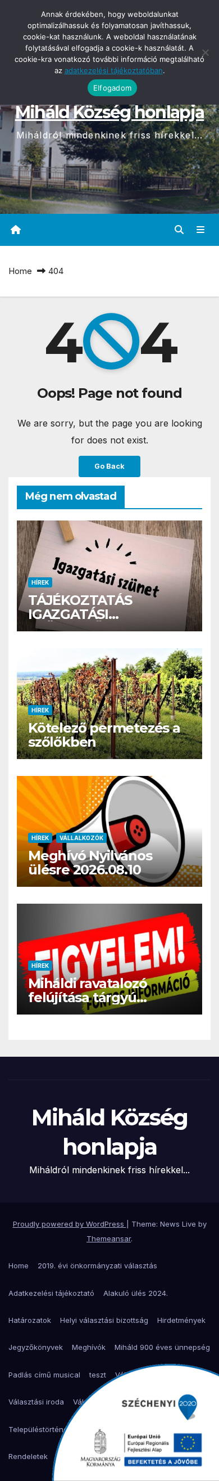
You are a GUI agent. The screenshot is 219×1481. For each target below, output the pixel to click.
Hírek (40, 582)
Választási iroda (36, 1401)
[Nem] (205, 52)
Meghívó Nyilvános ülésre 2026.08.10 (90, 862)
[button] (179, 229)
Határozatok (29, 1320)
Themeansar (108, 1238)
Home (20, 271)
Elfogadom (112, 87)
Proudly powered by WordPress (69, 1223)
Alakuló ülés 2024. (135, 1293)
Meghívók (89, 1347)
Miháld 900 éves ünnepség (162, 1347)
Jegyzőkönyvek (35, 1347)
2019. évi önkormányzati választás (97, 1265)
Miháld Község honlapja (109, 112)
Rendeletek (28, 1456)
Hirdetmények (181, 1320)
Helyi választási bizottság (104, 1320)
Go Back (109, 466)
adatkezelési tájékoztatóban (114, 70)
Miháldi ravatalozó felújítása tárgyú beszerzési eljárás (87, 997)
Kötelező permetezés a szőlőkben (104, 735)
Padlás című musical (44, 1374)
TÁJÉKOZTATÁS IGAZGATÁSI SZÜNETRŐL (80, 614)
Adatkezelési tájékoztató (51, 1293)
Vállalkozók (81, 837)
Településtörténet (39, 1429)
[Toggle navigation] (201, 230)
